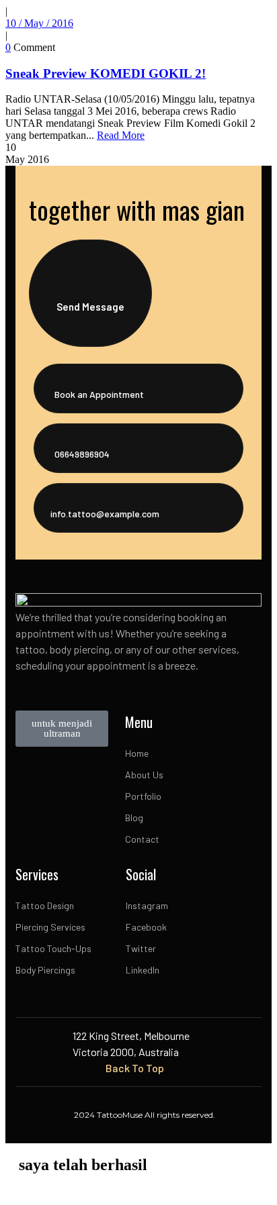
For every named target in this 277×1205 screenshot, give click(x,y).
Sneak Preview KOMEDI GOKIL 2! (105, 73)
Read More (121, 135)
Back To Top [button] (135, 1067)
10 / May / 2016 (39, 23)
